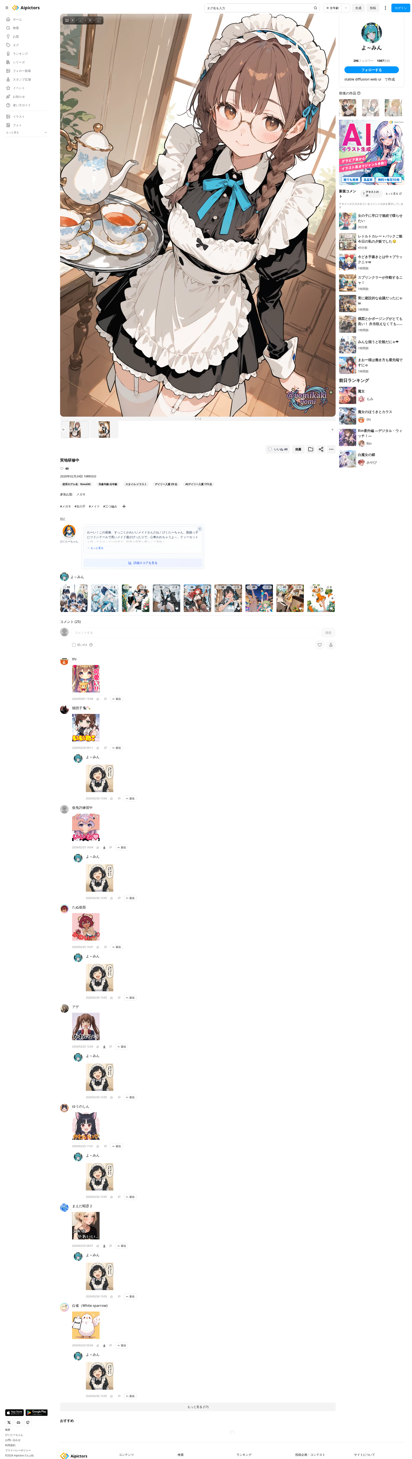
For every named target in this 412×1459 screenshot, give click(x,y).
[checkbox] (74, 645)
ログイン (401, 8)
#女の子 (79, 506)
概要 (7, 1430)
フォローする (371, 69)
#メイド (94, 506)
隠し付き (82, 645)
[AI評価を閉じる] (199, 528)
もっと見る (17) (197, 1407)
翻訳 (62, 519)
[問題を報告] (106, 699)
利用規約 (10, 1445)
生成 (358, 8)
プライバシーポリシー (18, 1450)
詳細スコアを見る (145, 563)
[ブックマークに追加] (310, 449)
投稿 (373, 8)
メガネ (80, 494)
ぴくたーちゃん (14, 1435)
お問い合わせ (13, 1440)
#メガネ (65, 506)
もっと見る (97, 548)
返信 (118, 699)
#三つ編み (110, 506)
